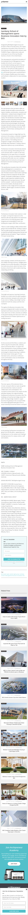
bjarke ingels (6, 574)
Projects (4, 28)
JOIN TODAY (14, 863)
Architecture (5, 678)
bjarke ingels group (14, 574)
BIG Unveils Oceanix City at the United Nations (14, 697)
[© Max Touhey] (7, 103)
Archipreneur (18, 41)
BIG (2, 72)
